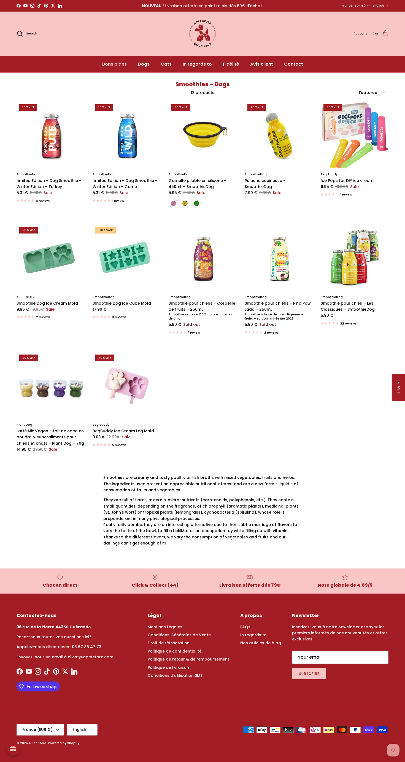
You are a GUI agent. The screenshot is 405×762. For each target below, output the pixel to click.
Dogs (144, 64)
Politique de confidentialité (174, 651)
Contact (293, 64)
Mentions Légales (165, 627)
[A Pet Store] (202, 33)
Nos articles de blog (260, 643)
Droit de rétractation (169, 643)
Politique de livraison (168, 667)
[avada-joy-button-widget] (13, 748)
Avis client (261, 64)
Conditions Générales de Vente (179, 635)
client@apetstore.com (90, 657)
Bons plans (114, 64)
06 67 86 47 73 (86, 647)
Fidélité (231, 64)
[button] (99, 710)
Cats (166, 64)
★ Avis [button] (398, 387)
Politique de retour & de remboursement (188, 659)
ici (87, 637)
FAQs (245, 627)
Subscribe (309, 673)
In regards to (197, 64)
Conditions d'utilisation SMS (175, 675)
